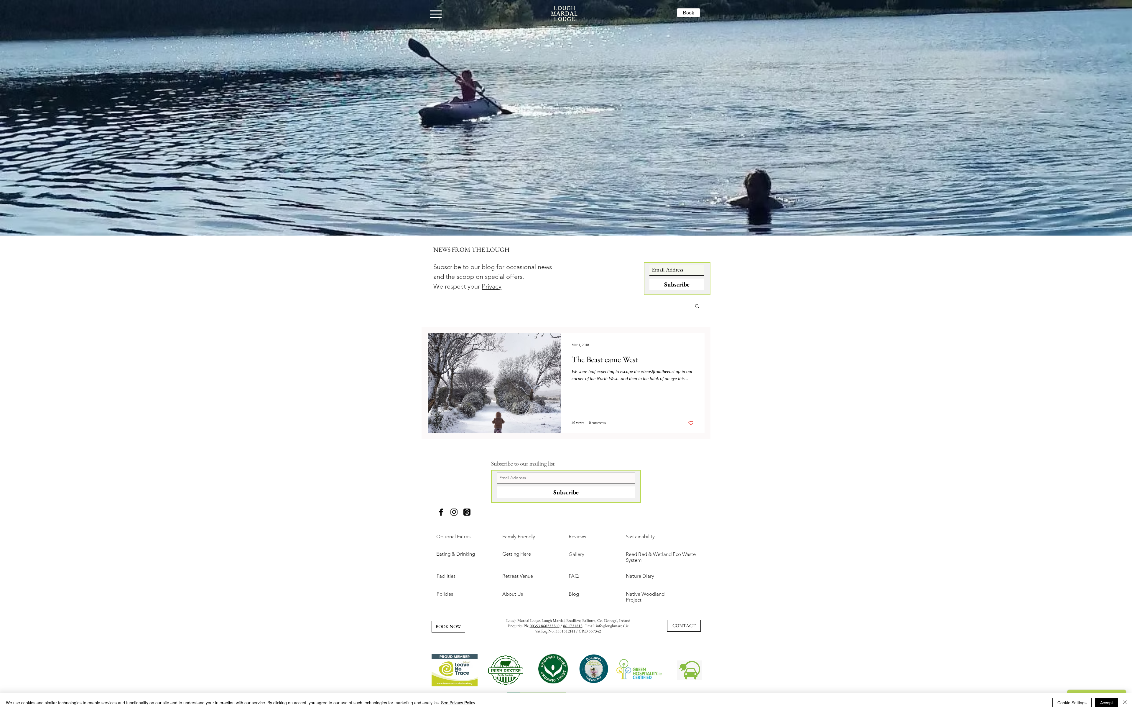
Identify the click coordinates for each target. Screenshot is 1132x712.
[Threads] (467, 512)
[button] (697, 306)
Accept (1106, 703)
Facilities (446, 576)
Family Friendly (518, 536)
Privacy (491, 286)
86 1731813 (573, 625)
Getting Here (516, 554)
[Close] (1124, 702)
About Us (512, 594)
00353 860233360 (545, 625)
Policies (445, 594)
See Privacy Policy (458, 703)
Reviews (577, 536)
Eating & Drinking (455, 554)
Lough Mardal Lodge (523, 620)
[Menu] (435, 14)
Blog (574, 594)
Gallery (576, 554)
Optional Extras (453, 536)
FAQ (574, 576)
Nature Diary (640, 576)
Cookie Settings (1072, 703)
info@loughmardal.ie (612, 625)
